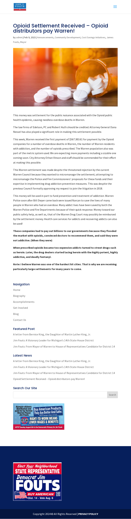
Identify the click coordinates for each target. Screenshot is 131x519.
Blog (16, 314)
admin (19, 37)
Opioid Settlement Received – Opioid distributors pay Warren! (49, 379)
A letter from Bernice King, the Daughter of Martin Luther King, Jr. (52, 334)
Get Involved (20, 307)
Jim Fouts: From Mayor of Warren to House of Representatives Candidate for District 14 (64, 346)
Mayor (23, 42)
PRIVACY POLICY (88, 514)
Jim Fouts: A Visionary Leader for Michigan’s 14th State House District (53, 340)
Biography (19, 295)
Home (16, 290)
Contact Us (19, 320)
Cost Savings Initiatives (93, 37)
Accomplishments (23, 301)
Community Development (68, 37)
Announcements (45, 37)
